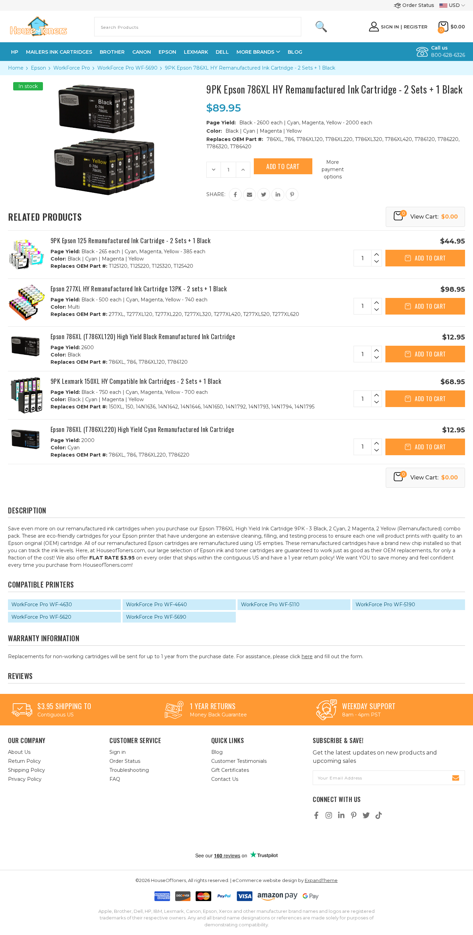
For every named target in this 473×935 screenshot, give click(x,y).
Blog (295, 52)
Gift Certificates (230, 770)
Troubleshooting (129, 770)
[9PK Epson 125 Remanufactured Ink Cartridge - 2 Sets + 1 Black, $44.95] (26, 254)
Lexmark (196, 52)
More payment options (333, 169)
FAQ (114, 779)
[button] (243, 836)
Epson (167, 52)
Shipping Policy (26, 770)
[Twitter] (264, 194)
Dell (222, 52)
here (307, 656)
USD (454, 5)
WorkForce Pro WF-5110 (270, 604)
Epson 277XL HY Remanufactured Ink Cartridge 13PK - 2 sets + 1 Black (139, 288)
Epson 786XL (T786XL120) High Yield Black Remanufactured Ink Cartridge (143, 336)
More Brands (255, 52)
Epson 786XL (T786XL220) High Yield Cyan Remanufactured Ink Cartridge (142, 429)
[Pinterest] (292, 194)
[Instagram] (328, 815)
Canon (141, 52)
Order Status (418, 5)
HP (14, 52)
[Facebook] (235, 194)
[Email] (249, 194)
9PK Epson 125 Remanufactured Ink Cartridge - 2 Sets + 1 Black (131, 240)
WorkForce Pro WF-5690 (156, 617)
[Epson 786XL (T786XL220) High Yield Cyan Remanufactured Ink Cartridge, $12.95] (26, 439)
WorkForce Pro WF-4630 (41, 604)
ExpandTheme (321, 880)
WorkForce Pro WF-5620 (41, 617)
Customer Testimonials (239, 761)
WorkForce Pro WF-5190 (385, 604)
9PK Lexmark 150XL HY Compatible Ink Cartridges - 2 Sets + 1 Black (136, 381)
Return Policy (24, 761)
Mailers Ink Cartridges (59, 52)
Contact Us (224, 779)
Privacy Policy (25, 779)
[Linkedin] (278, 194)
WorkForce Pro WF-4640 (156, 604)
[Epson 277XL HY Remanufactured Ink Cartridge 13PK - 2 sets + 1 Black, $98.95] (26, 302)
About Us (19, 752)
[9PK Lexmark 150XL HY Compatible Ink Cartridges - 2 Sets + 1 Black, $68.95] (26, 395)
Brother (112, 52)
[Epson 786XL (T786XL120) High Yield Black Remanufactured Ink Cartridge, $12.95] (26, 346)
